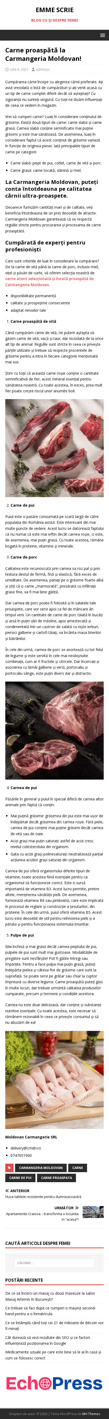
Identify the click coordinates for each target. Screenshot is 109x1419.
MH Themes (91, 1414)
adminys (43, 69)
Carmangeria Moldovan (41, 1168)
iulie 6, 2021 (19, 69)
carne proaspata (56, 1178)
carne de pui (20, 1178)
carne (77, 1168)
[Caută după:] (54, 1263)
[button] (102, 35)
